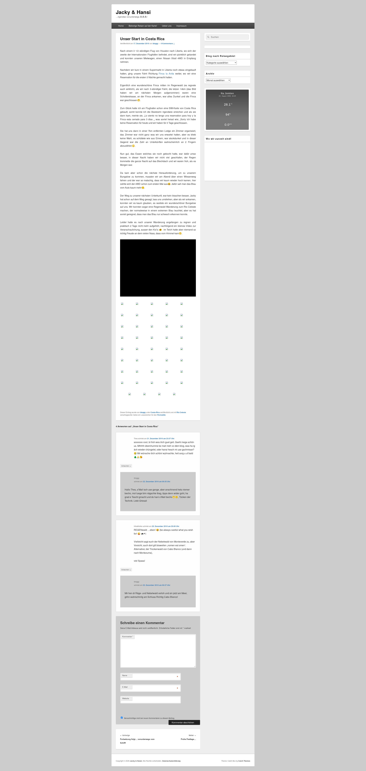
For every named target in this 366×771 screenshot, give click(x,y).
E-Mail (125, 687)
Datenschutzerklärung (171, 761)
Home (121, 25)
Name (124, 675)
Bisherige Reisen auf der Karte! (143, 25)
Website (125, 698)
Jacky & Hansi (133, 12)
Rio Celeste (181, 412)
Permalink (161, 415)
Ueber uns (166, 25)
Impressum (181, 25)
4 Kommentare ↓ (168, 43)
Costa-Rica (155, 412)
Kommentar (127, 636)
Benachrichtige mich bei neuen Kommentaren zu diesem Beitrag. (149, 718)
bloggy (155, 43)
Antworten (126, 465)
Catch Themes (244, 761)
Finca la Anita (166, 73)
